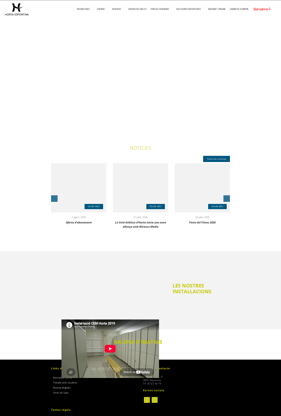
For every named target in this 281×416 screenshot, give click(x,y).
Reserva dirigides (62, 387)
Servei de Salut (60, 392)
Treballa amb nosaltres (65, 382)
